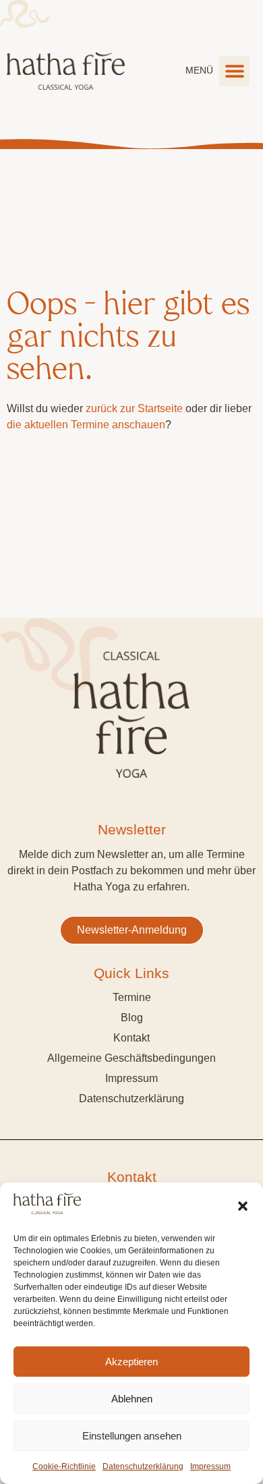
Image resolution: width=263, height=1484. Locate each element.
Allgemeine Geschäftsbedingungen (131, 1058)
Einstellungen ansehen (131, 1436)
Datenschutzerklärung (143, 1466)
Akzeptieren (131, 1361)
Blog (132, 1017)
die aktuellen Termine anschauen (86, 424)
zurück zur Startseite (134, 408)
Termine (132, 997)
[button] (243, 1206)
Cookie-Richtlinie (64, 1466)
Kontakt (131, 1038)
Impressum (210, 1466)
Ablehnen (131, 1398)
